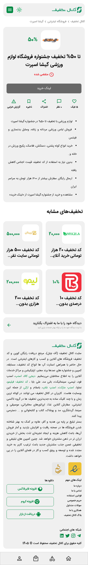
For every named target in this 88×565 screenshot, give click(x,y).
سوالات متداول (73, 505)
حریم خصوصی (74, 501)
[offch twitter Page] (67, 535)
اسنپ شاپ (49, 387)
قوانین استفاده (74, 496)
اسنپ (18, 376)
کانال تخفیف (56, 543)
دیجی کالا (29, 376)
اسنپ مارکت (66, 387)
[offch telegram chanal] (79, 535)
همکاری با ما (75, 510)
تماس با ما (76, 491)
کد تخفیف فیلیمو (17, 382)
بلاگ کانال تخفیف (72, 515)
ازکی (25, 387)
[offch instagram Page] (73, 535)
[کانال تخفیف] (66, 10)
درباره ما (77, 486)
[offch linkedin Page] (61, 535)
